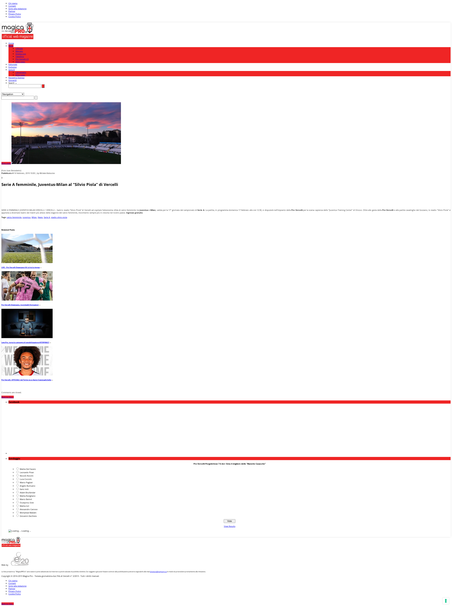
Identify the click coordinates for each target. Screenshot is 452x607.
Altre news (20, 61)
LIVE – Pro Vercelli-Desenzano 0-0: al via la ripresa (20, 267)
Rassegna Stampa (16, 77)
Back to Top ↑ (7, 397)
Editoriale (12, 64)
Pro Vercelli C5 (22, 59)
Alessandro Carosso (29, 509)
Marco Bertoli (26, 499)
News (10, 45)
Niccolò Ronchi (26, 475)
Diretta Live (21, 53)
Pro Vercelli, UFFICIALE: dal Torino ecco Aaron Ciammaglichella (26, 380)
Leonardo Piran (27, 472)
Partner (11, 11)
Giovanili (12, 80)
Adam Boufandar (27, 492)
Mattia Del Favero (28, 469)
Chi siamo (12, 3)
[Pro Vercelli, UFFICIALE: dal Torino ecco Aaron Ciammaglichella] (27, 374)
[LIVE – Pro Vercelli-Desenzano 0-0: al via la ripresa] (27, 262)
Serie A (47, 217)
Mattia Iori (24, 506)
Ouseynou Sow (27, 502)
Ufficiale (19, 48)
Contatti (12, 6)
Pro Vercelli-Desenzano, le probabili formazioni (20, 305)
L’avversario (21, 72)
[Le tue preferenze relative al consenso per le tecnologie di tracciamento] (445, 600)
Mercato (19, 51)
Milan (34, 217)
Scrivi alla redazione (17, 8)
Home (11, 43)
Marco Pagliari (26, 482)
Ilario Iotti (24, 489)
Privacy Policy (14, 14)
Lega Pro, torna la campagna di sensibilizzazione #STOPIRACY (25, 342)
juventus (27, 217)
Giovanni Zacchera (28, 516)
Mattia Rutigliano (27, 496)
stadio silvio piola (59, 217)
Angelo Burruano (27, 485)
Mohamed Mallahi (28, 512)
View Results (229, 526)
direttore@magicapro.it (158, 571)
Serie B (11, 69)
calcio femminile (14, 217)
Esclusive (12, 67)
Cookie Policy (14, 16)
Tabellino (20, 56)
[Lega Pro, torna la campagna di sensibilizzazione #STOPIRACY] (27, 337)
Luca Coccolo (26, 479)
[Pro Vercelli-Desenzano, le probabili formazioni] (27, 299)
